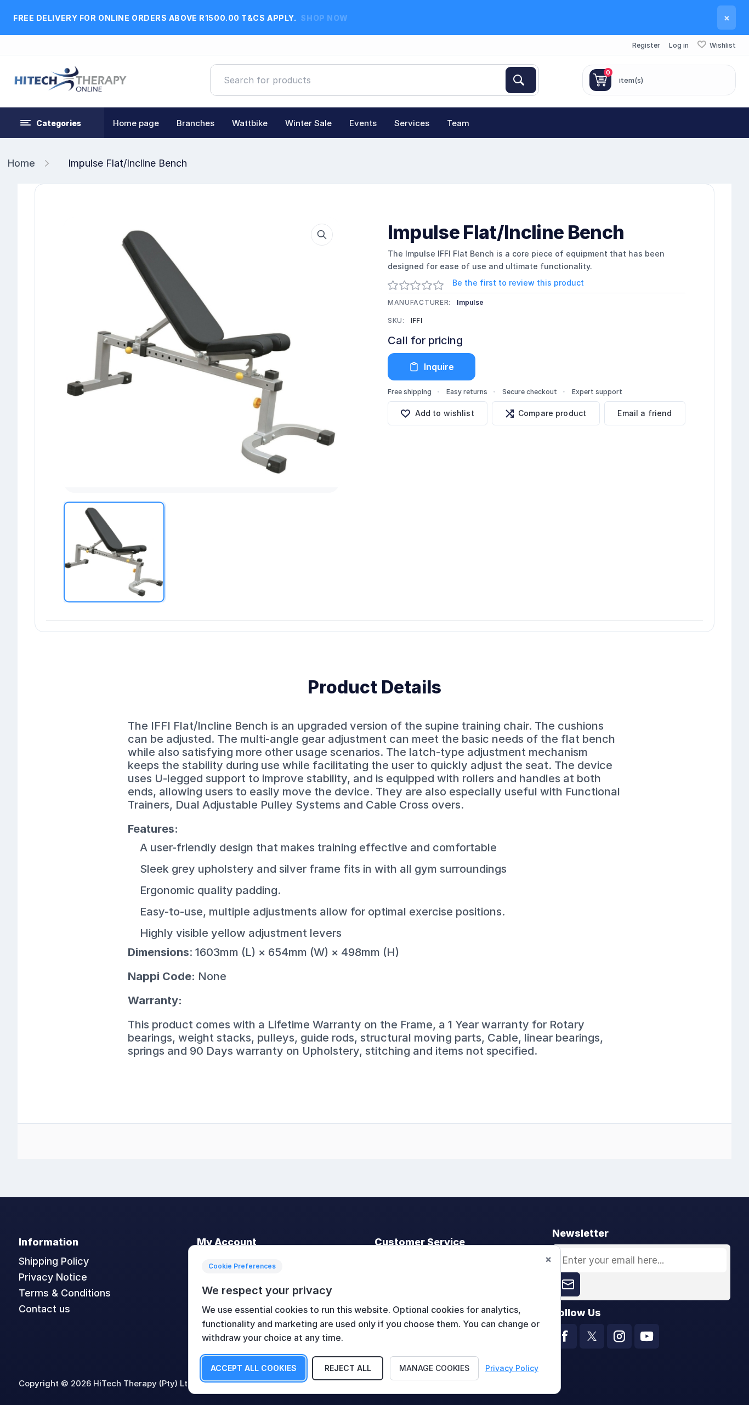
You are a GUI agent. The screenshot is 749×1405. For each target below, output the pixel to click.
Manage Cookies (434, 1368)
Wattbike (250, 123)
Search (521, 80)
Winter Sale (308, 123)
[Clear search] (501, 80)
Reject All (348, 1368)
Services (411, 123)
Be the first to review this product (518, 282)
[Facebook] (564, 1336)
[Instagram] (619, 1336)
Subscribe (568, 1284)
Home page (136, 123)
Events (363, 123)
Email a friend (644, 413)
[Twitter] (592, 1336)
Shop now (324, 17)
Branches (195, 123)
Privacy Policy (511, 1368)
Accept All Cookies (254, 1368)
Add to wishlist (444, 413)
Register (646, 45)
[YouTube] (646, 1336)
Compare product (552, 413)
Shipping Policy (54, 1261)
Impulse (470, 302)
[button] (52, 122)
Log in (679, 45)
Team (458, 123)
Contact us (44, 1309)
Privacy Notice (53, 1277)
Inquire (439, 366)
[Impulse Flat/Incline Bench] (201, 352)
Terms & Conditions (65, 1293)
